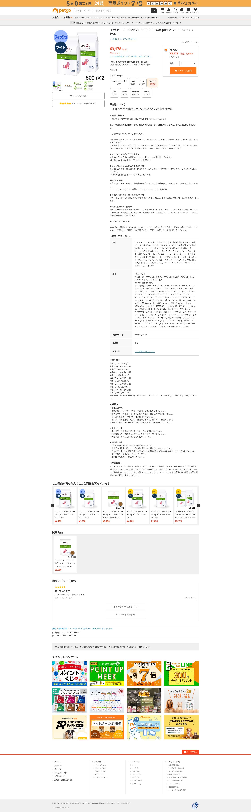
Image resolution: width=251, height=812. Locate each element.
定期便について (100, 771)
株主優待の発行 (174, 787)
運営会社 (56, 803)
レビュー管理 (136, 774)
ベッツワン (114, 39)
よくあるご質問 (193, 17)
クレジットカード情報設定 (178, 777)
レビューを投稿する (125, 614)
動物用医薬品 (133, 17)
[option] (125, 3)
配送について (100, 774)
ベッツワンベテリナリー (145, 351)
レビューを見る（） (84, 103)
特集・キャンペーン (83, 17)
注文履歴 (135, 768)
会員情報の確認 (174, 765)
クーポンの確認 (137, 781)
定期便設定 (136, 771)
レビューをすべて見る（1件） (125, 606)
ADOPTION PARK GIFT (150, 17)
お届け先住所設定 (175, 774)
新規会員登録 (173, 17)
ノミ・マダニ (98, 17)
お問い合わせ (144, 647)
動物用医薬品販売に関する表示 (94, 647)
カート (134, 765)
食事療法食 (110, 17)
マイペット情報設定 (176, 781)
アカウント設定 (173, 761)
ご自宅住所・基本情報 (176, 768)
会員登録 (58, 765)
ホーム (57, 761)
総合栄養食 (121, 17)
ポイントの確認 (174, 784)
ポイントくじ (136, 784)
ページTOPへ (191, 752)
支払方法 (132, 647)
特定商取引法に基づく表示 (67, 647)
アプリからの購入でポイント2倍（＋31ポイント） (130, 56)
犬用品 (55, 17)
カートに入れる (184, 70)
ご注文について (100, 768)
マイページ (134, 761)
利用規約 (65, 803)
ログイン (182, 17)
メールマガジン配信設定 (177, 790)
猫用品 (67, 17)
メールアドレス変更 (176, 771)
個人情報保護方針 (117, 647)
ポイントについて (101, 777)
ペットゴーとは (100, 765)
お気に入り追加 (79, 95)
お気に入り (136, 777)
